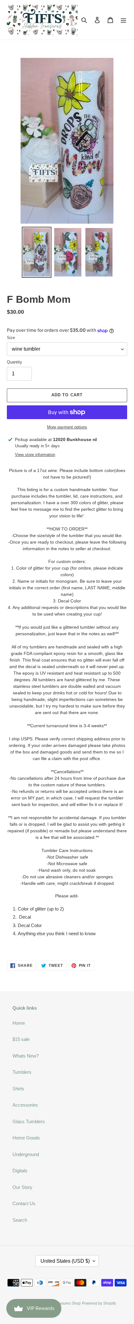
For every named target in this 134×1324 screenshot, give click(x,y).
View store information (35, 454)
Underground (25, 1154)
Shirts (18, 1088)
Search (19, 1220)
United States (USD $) (65, 1261)
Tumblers (21, 1072)
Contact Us (24, 1203)
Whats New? (25, 1055)
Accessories (25, 1105)
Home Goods (26, 1137)
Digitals (19, 1170)
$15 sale (21, 1039)
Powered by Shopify (99, 1303)
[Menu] (123, 20)
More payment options (67, 427)
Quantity (14, 362)
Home (18, 1023)
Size (11, 337)
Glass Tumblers (28, 1121)
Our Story (22, 1187)
